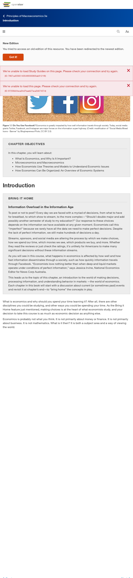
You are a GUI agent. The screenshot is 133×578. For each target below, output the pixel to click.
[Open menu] (4, 31)
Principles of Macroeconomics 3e (27, 15)
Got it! (13, 57)
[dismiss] (128, 71)
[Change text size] (127, 31)
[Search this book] (118, 31)
